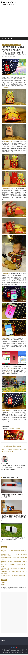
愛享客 (11, 56)
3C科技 (4, 44)
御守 (8, 56)
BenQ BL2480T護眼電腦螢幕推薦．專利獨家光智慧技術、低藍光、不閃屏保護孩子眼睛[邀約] (13, 517)
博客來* (3, 584)
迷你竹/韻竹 (11, 54)
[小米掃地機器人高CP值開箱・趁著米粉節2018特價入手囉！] (11, 480)
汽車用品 (8, 44)
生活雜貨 (18, 44)
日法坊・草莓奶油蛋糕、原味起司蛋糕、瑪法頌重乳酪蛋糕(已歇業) (13, 450)
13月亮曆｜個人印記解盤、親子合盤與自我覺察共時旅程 (13, 575)
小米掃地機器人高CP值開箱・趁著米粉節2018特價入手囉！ (12, 495)
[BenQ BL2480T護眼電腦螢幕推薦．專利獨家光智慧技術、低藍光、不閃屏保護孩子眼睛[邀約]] (11, 501)
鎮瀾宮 (14, 56)
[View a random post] (11, 38)
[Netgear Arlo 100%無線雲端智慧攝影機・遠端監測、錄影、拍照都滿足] (11, 523)
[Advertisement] (14, 22)
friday (21, 54)
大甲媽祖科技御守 (8, 141)
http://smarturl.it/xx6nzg (14, 428)
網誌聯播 (3, 640)
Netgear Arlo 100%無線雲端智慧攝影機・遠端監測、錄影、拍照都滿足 (13, 538)
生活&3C (13, 44)
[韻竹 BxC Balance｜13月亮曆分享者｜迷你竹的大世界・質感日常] (2, 38)
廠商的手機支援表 (8, 372)
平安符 (6, 56)
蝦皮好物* (4, 582)
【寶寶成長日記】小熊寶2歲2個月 (11, 446)
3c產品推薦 (18, 54)
